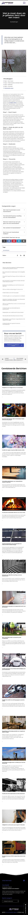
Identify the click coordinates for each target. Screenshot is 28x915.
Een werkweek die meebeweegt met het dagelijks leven (14, 272)
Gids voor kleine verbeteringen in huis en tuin (13, 289)
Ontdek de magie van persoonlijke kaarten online (13, 450)
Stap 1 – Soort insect (8, 81)
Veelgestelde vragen (8, 88)
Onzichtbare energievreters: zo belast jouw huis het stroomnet (13, 763)
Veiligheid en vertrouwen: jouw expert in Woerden (13, 824)
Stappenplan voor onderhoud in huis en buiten (13, 312)
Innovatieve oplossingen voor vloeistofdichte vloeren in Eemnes (12, 482)
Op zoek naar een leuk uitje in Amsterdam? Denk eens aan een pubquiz (13, 419)
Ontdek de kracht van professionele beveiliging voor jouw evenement (14, 669)
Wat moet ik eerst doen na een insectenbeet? (14, 210)
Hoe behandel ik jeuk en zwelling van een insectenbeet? (14, 216)
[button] (24, 3)
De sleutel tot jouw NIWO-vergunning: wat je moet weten (13, 857)
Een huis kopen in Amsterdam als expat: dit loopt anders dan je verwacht (14, 281)
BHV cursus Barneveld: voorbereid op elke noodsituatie (11, 638)
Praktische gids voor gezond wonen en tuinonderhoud (11, 324)
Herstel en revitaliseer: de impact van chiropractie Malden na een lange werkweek (14, 300)
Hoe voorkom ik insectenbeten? (14, 227)
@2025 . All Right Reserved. (14, 912)
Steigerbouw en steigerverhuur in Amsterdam (12, 387)
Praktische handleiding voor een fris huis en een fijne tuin (13, 285)
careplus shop (12, 102)
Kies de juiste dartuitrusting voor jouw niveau (13, 315)
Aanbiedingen (14, 22)
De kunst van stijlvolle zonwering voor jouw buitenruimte (12, 575)
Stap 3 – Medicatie (8, 84)
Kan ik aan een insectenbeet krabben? (14, 233)
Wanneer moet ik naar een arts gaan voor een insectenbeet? (14, 222)
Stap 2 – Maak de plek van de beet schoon (13, 82)
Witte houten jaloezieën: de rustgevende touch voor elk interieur (14, 607)
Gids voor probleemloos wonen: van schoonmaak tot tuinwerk (14, 304)
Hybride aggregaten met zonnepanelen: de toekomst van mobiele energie (11, 544)
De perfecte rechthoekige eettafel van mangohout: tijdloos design (13, 732)
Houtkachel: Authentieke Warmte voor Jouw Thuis (13, 512)
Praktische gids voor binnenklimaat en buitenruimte (11, 308)
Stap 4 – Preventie (8, 86)
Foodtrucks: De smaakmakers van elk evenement (13, 793)
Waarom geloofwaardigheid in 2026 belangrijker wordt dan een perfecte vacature (13, 268)
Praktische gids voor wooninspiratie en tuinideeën (14, 295)
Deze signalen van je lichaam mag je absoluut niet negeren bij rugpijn (14, 319)
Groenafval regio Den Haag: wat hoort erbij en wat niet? (14, 277)
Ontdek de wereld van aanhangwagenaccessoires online (13, 700)
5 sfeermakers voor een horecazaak (10, 292)
